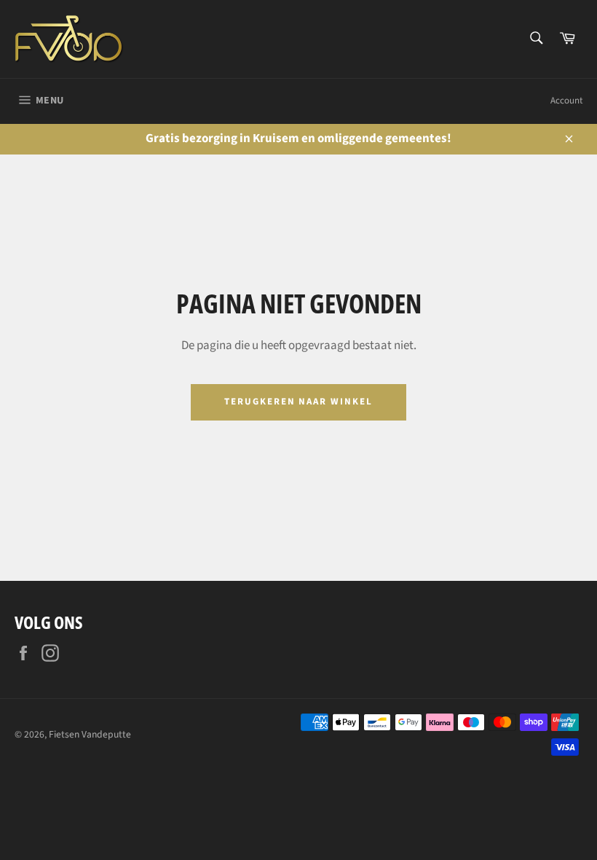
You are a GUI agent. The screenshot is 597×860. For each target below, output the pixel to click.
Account (566, 100)
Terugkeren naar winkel (298, 401)
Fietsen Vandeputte (90, 734)
